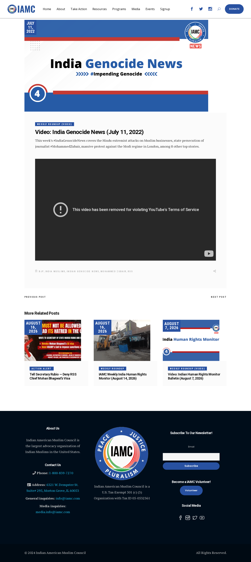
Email (191, 446)
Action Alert (42, 368)
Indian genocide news (83, 271)
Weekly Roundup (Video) (54, 124)
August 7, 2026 (171, 325)
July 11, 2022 (30, 27)
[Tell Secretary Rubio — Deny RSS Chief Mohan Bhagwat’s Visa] (56, 340)
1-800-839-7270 (61, 473)
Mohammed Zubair (113, 271)
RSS (130, 271)
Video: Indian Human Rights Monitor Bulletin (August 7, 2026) (194, 376)
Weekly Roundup (112, 368)
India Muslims (55, 271)
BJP (41, 271)
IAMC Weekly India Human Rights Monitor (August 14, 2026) (123, 376)
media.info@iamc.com (53, 512)
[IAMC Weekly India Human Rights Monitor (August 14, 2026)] (125, 340)
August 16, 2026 (33, 327)
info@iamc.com (68, 498)
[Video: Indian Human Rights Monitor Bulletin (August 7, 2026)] (195, 340)
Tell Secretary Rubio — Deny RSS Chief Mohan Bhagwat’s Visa (53, 376)
